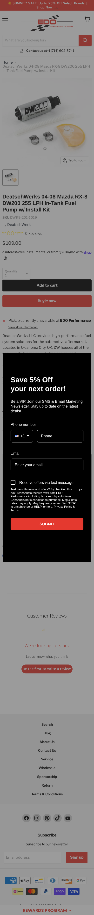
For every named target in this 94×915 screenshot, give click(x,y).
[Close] (85, 359)
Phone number (23, 424)
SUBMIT (47, 524)
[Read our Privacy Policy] (80, 490)
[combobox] (22, 436)
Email (15, 453)
